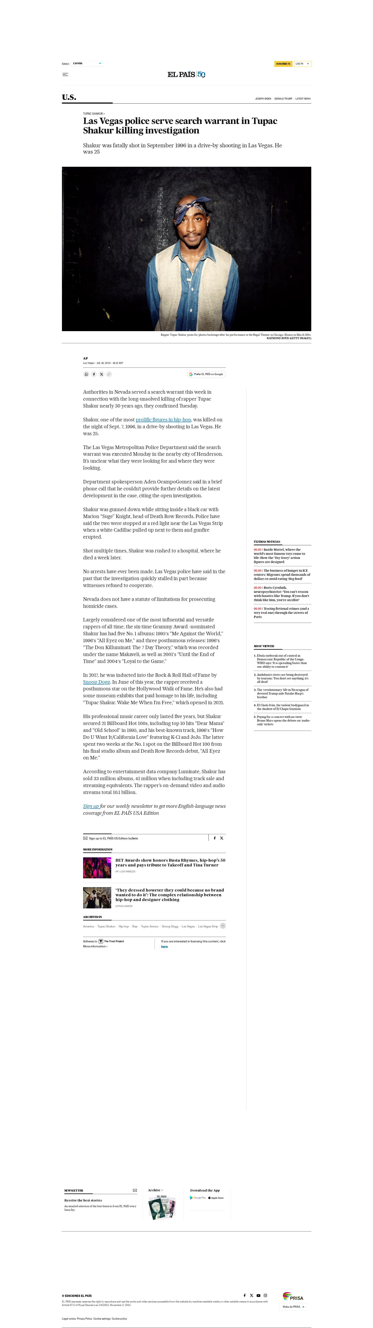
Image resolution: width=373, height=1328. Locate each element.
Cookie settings (102, 1318)
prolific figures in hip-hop (163, 420)
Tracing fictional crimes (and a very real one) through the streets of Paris (281, 613)
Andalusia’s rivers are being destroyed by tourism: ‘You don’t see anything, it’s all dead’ (282, 678)
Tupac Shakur (93, 113)
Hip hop (124, 926)
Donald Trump (283, 98)
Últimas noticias (267, 541)
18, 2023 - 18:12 (109, 363)
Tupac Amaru (149, 926)
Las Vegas (188, 926)
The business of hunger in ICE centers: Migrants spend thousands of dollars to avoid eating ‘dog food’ (282, 575)
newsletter (73, 1190)
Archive (154, 1190)
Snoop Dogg (96, 682)
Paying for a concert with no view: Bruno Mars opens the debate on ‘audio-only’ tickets (283, 720)
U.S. (69, 97)
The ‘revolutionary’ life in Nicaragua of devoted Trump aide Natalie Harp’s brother (282, 693)
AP (85, 358)
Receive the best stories (83, 1200)
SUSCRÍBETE (283, 63)
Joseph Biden (263, 98)
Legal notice (69, 1318)
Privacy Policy (84, 1318)
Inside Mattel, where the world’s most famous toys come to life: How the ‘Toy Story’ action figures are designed (279, 556)
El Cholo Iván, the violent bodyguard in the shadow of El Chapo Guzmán (283, 707)
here (164, 946)
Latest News (303, 98)
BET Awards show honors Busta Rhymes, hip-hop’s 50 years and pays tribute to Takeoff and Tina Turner (170, 863)
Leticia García (124, 906)
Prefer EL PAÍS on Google (208, 374)
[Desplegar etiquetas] (223, 926)
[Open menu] (65, 74)
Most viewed (264, 646)
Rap (135, 926)
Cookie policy (119, 1318)
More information (94, 946)
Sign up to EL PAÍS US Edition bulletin (113, 838)
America (88, 926)
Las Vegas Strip (208, 926)
